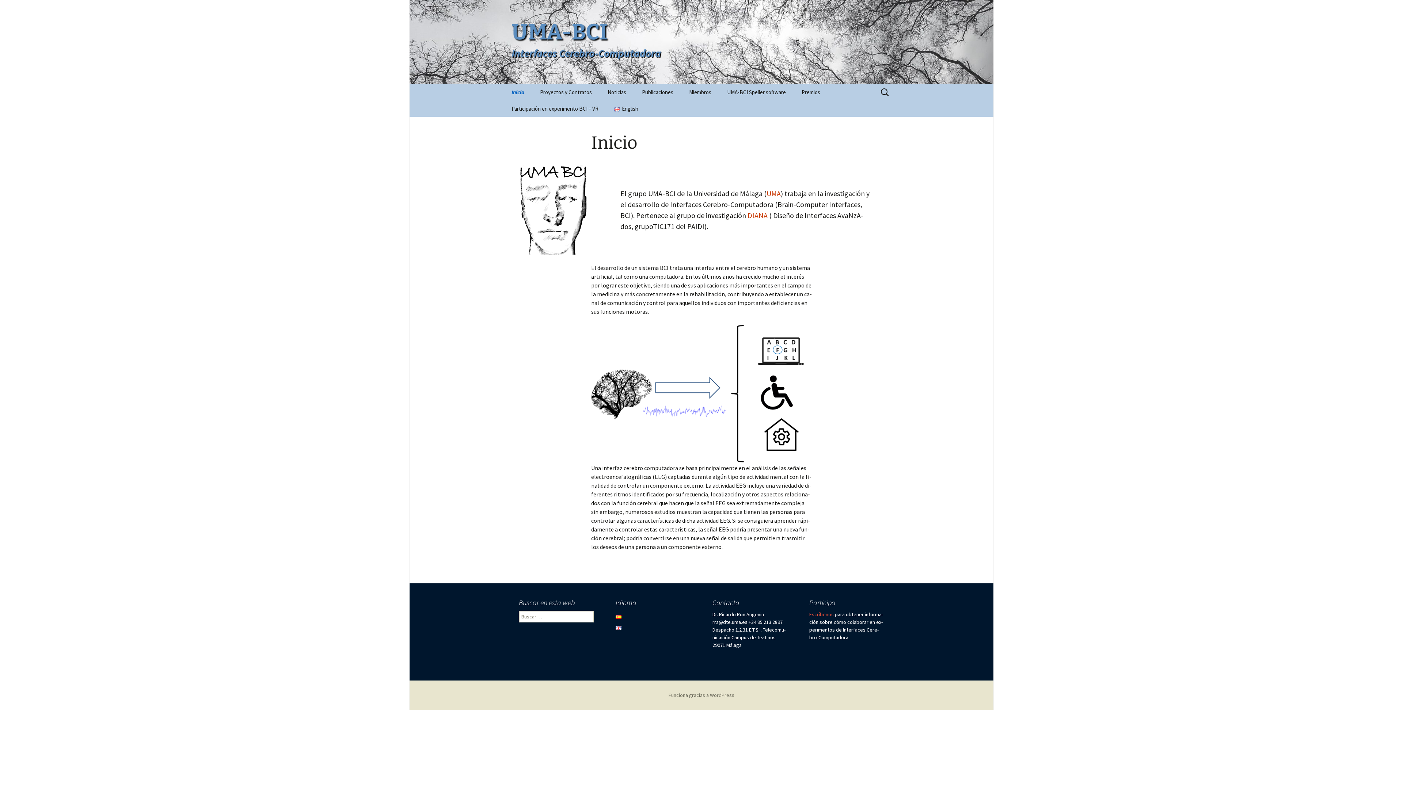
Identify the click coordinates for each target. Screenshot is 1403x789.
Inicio (518, 92)
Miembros (700, 92)
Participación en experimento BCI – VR (555, 108)
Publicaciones (657, 92)
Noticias (617, 92)
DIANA (758, 215)
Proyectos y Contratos (566, 92)
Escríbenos (821, 614)
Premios (811, 92)
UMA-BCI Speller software (756, 92)
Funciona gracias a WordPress (701, 695)
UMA (774, 193)
